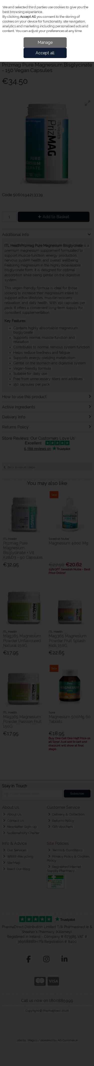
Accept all (45, 53)
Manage (45, 42)
